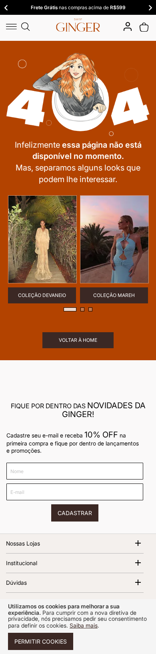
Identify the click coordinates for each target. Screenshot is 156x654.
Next (150, 8)
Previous (6, 8)
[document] (78, 626)
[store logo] (78, 25)
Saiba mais (84, 625)
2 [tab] (82, 309)
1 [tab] (70, 309)
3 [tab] (90, 309)
